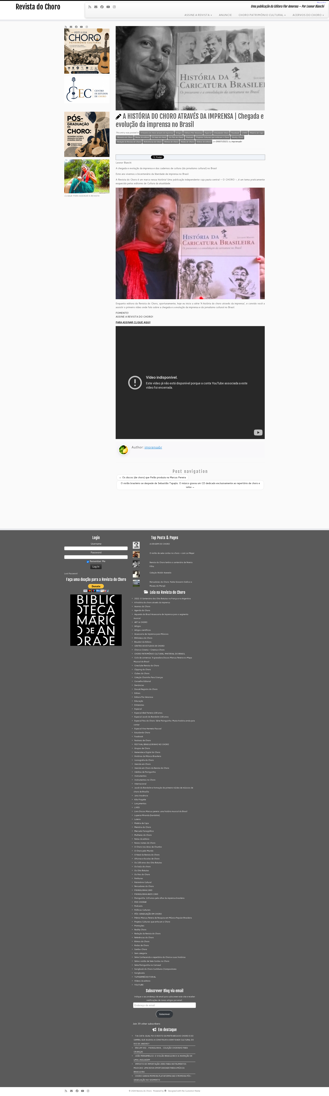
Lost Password (70, 573)
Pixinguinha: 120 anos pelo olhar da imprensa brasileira (159, 898)
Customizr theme (192, 1090)
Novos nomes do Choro (144, 843)
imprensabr (236, 141)
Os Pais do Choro (176, 137)
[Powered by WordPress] (165, 1090)
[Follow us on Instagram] (115, 7)
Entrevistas (139, 705)
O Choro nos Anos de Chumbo (148, 846)
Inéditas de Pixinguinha (145, 772)
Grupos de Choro (142, 748)
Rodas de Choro (187, 142)
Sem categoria (140, 953)
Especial (208, 133)
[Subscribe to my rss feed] (91, 7)
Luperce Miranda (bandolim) (147, 815)
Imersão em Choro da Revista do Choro (151, 768)
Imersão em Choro (142, 764)
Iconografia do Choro (144, 760)
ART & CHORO (140, 622)
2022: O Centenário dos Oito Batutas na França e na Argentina (162, 598)
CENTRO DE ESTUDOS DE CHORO (149, 645)
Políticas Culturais (142, 910)
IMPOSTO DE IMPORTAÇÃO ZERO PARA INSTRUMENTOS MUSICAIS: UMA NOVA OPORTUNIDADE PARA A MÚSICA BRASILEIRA (160, 1068)
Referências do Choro (152, 142)
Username (96, 543)
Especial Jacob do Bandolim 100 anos (151, 716)
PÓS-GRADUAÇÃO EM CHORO (148, 913)
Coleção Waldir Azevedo (160, 572)
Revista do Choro (38, 7)
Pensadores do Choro (144, 886)
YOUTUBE (138, 984)
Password (96, 552)
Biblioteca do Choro (143, 638)
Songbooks (139, 973)
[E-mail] (97, 7)
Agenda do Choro (142, 610)
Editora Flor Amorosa (193, 133)
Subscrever (164, 1014)
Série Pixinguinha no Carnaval (147, 965)
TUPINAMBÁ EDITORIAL (145, 977)
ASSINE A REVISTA (197, 15)
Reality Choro (237, 137)
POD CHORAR (140, 902)
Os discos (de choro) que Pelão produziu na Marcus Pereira (152, 477)
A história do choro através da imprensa (157, 133)
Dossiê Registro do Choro (145, 689)
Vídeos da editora (204, 142)
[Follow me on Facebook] (103, 7)
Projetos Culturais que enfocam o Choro (212, 137)
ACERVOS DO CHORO (307, 15)
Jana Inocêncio (141, 795)
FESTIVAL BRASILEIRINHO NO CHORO (151, 744)
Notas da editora (142, 137)
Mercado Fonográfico (144, 831)
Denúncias (139, 685)
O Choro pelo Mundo (143, 850)
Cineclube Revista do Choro (146, 665)
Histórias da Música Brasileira (147, 756)
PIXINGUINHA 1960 (143, 890)
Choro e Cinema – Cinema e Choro (149, 649)
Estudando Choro (221, 133)
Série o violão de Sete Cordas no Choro (151, 961)
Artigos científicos (142, 630)
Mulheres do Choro (143, 835)
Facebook (235, 133)
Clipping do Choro (142, 669)
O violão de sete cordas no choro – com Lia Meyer (172, 553)
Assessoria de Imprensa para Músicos (151, 634)
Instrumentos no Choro (144, 779)
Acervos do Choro (142, 606)
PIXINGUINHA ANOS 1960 (146, 894)
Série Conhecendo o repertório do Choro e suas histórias (160, 957)
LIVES (244, 133)
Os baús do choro (159, 137)
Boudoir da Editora (142, 642)
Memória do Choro (124, 137)
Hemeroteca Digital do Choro (147, 752)
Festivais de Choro (142, 740)
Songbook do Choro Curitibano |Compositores (155, 969)
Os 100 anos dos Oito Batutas (148, 862)
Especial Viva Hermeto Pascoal (147, 728)
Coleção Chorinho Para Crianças (148, 677)
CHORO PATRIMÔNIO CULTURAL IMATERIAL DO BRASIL (159, 653)
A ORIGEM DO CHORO (160, 544)
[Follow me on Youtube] (109, 7)
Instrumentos (140, 776)
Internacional (140, 783)
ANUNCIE (225, 15)
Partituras (138, 878)
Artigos (179, 133)
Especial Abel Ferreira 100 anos (148, 712)
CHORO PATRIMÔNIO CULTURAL (261, 15)
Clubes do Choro (141, 673)
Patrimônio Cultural (142, 882)
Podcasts (189, 137)
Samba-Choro (140, 949)
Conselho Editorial (142, 681)
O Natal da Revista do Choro (147, 854)
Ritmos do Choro (171, 142)
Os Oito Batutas (141, 870)
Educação (138, 701)
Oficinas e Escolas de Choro (147, 858)
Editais (137, 693)
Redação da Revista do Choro (129, 142)
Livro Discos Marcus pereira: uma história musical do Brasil (160, 811)
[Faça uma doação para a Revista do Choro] (96, 588)
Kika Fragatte (140, 799)
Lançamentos (140, 803)
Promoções (139, 925)
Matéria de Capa (256, 133)
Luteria (137, 819)
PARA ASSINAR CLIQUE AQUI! (133, 322)
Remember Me (97, 561)
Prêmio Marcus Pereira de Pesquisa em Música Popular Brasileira (163, 917)
